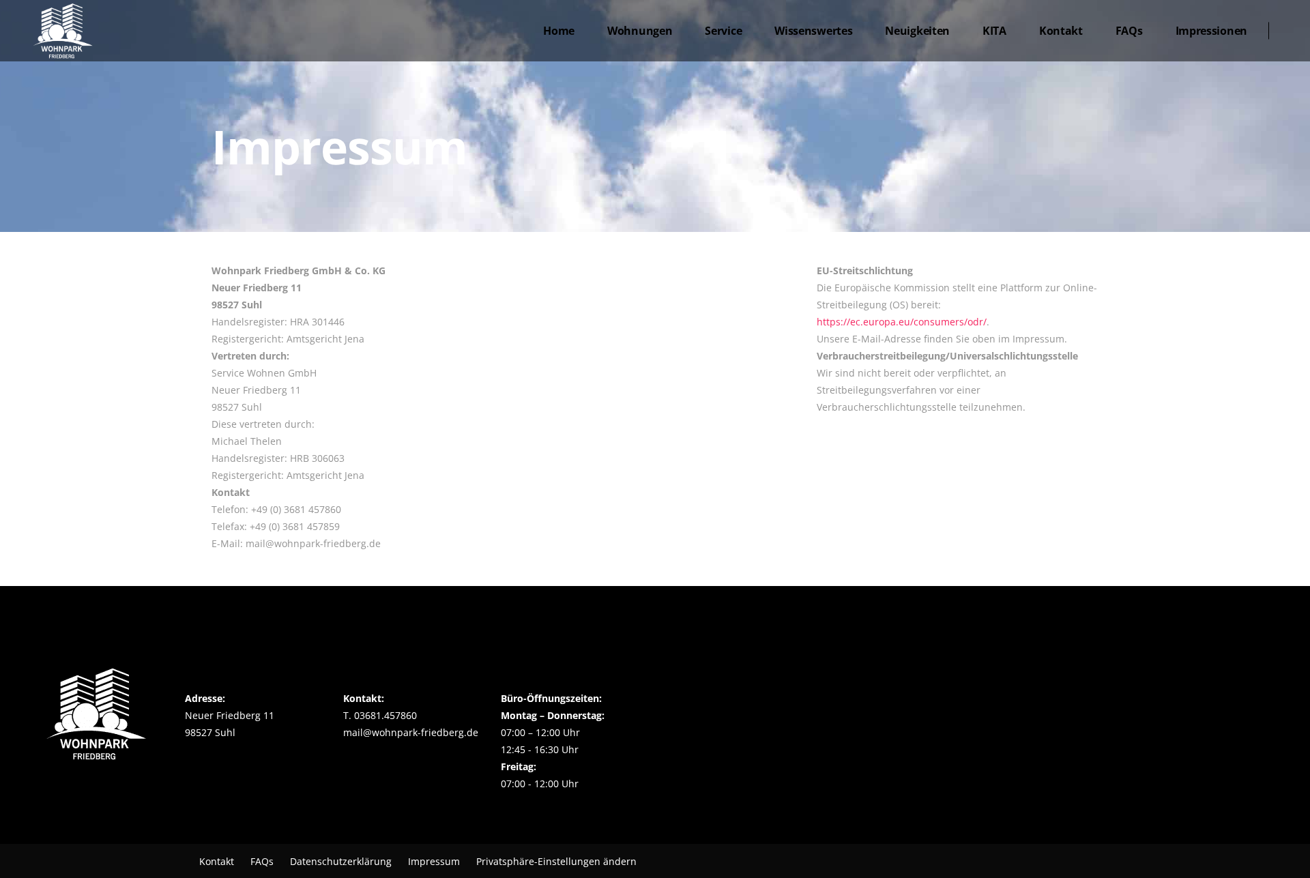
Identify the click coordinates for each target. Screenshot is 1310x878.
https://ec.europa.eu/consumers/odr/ (902, 321)
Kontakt (216, 861)
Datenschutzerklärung (341, 861)
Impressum (434, 861)
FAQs (262, 861)
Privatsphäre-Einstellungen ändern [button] (556, 861)
